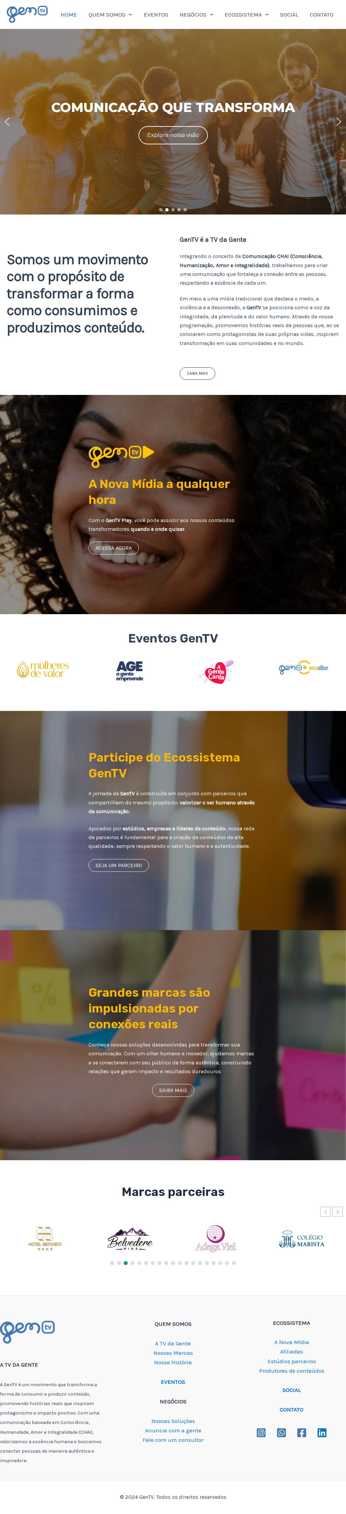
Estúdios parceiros (292, 1361)
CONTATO (321, 14)
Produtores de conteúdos (291, 1370)
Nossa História (173, 1362)
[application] (128, 14)
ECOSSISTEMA (243, 14)
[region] (173, 122)
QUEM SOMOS (107, 14)
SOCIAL (289, 14)
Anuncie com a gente (173, 1430)
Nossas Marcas (173, 1352)
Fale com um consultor (173, 1439)
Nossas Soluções (173, 1421)
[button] (7, 121)
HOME (69, 14)
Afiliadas (291, 1351)
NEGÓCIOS (193, 14)
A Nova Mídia (291, 1342)
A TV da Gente (173, 1343)
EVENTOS (156, 14)
